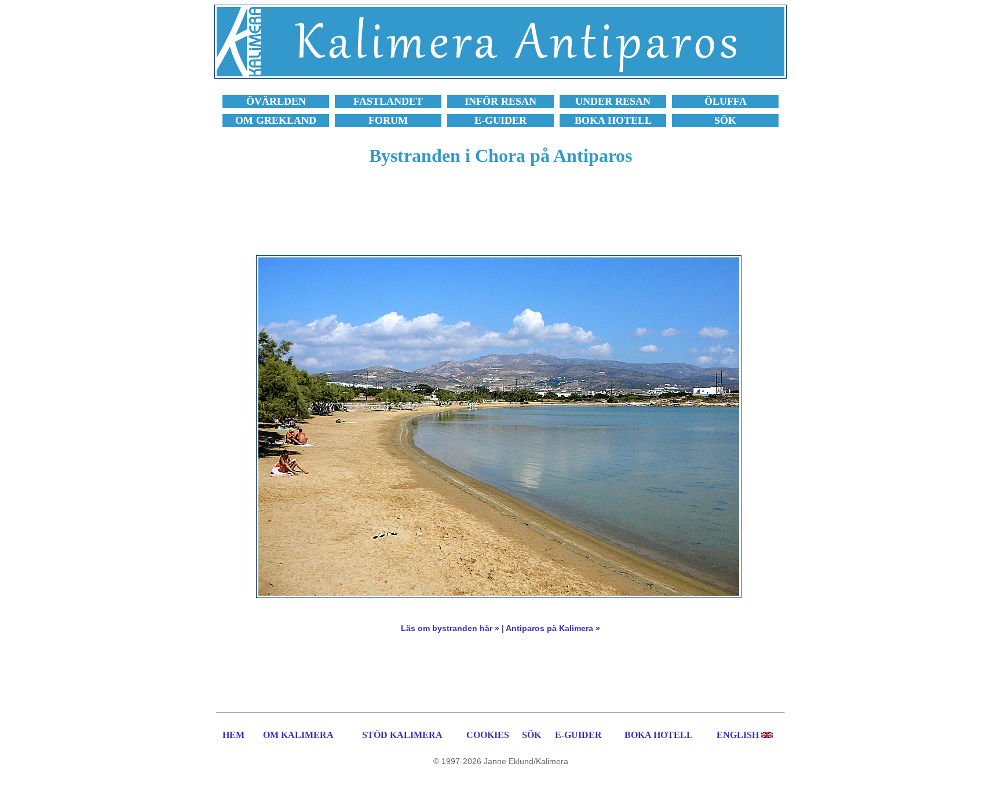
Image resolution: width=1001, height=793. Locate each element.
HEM (233, 735)
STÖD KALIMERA (402, 735)
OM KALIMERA (298, 735)
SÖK (531, 735)
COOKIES (487, 735)
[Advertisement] (500, 217)
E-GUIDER (578, 735)
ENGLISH (738, 735)
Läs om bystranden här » (450, 628)
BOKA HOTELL (658, 735)
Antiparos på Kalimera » (553, 628)
